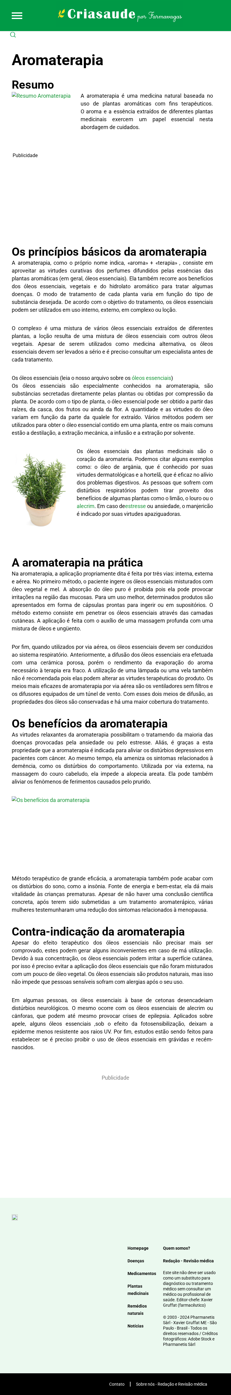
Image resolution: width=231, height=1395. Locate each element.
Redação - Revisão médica (188, 1260)
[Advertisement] (112, 201)
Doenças (136, 1260)
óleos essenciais (151, 378)
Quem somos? (176, 1248)
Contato (117, 1384)
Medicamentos (142, 1273)
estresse (135, 506)
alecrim (85, 506)
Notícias (135, 1326)
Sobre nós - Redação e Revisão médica (171, 1384)
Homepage (138, 1248)
